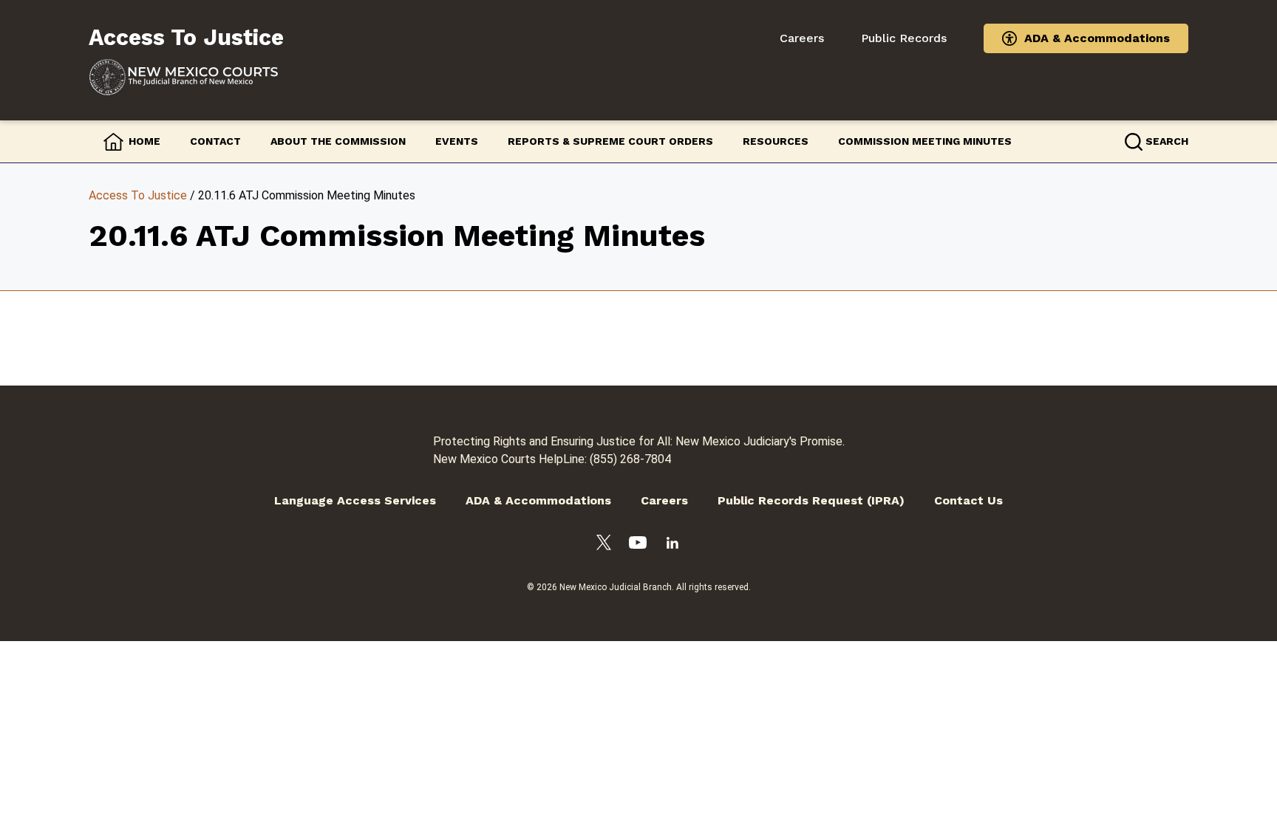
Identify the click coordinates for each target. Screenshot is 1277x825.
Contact (215, 141)
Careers (802, 38)
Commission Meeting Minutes (925, 141)
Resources (775, 141)
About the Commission (338, 141)
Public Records (904, 38)
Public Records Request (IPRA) (811, 500)
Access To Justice (138, 195)
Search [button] (1166, 141)
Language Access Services (355, 500)
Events (456, 141)
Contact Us (968, 500)
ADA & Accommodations (1097, 38)
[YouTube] (638, 545)
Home (144, 141)
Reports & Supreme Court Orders (610, 141)
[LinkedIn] (672, 545)
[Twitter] (603, 545)
